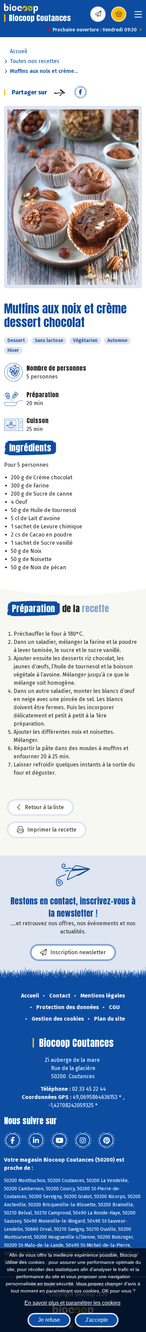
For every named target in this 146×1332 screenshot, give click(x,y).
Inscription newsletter (78, 952)
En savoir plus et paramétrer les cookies (72, 1303)
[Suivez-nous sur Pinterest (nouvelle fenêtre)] (106, 1140)
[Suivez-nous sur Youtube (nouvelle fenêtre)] (59, 1140)
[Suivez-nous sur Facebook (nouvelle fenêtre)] (12, 1140)
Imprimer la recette (51, 829)
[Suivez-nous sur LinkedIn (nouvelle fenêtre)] (36, 1140)
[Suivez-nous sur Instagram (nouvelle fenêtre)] (82, 1140)
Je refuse (49, 1320)
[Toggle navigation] (138, 16)
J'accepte (96, 1320)
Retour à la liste (44, 807)
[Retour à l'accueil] (21, 8)
